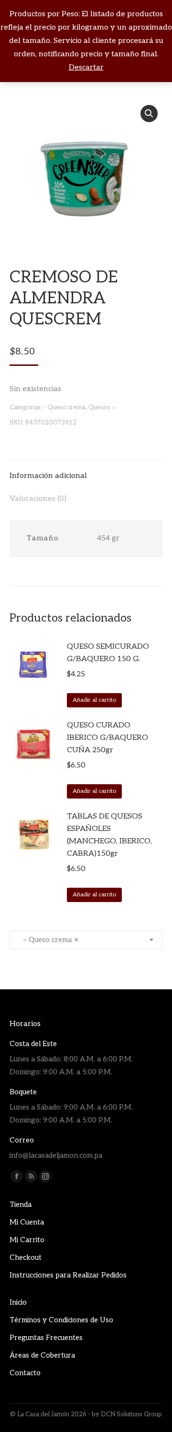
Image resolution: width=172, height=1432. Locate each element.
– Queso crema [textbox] (47, 939)
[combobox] (86, 940)
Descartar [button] (86, 67)
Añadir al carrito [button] (94, 700)
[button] (149, 113)
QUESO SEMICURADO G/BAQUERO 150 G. (108, 653)
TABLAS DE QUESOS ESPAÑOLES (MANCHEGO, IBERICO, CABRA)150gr (109, 835)
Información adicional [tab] (48, 475)
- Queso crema (64, 407)
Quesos (99, 407)
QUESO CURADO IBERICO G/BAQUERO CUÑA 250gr (107, 738)
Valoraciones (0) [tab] (38, 498)
